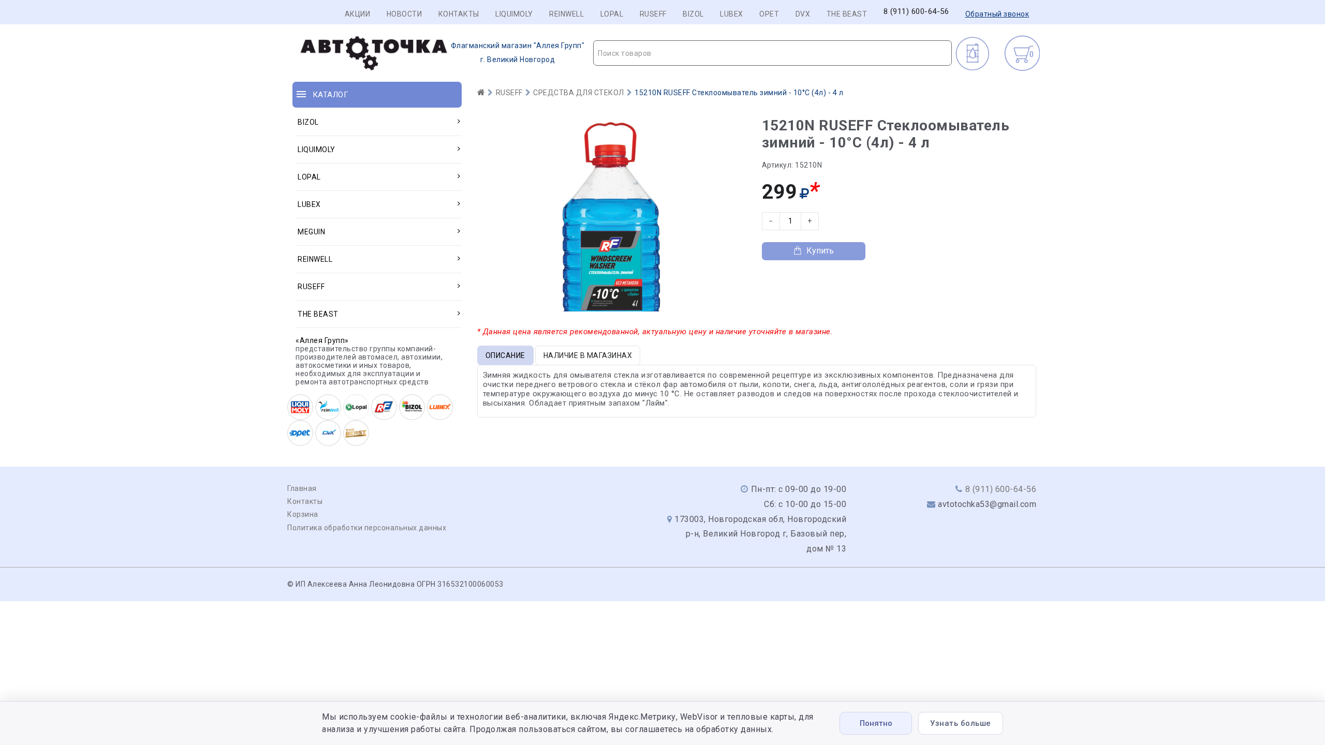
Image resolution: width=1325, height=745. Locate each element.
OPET (769, 14)
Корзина (302, 514)
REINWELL (566, 14)
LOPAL (612, 14)
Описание (505, 355)
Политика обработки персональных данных (366, 528)
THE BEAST (847, 14)
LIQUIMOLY (514, 14)
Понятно (876, 723)
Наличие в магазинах (587, 355)
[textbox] (772, 53)
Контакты (458, 14)
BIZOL (693, 14)
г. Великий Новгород (518, 52)
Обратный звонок (997, 14)
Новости (404, 14)
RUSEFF (653, 14)
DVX (803, 14)
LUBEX (731, 14)
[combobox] (772, 53)
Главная (302, 488)
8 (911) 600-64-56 (916, 12)
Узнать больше (960, 723)
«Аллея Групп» (322, 340)
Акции (358, 14)
